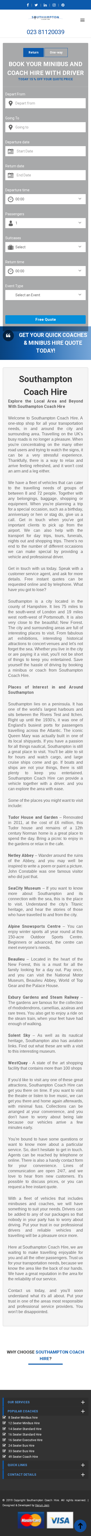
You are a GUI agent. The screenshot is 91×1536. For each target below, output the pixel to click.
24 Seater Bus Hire (21, 1445)
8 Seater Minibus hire (23, 1417)
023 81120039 (45, 32)
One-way (56, 52)
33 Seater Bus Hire (21, 1451)
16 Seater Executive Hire (25, 1440)
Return (33, 52)
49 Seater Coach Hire (23, 1457)
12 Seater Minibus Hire (24, 1423)
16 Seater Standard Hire (24, 1434)
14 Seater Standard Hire (24, 1429)
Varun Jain (42, 1505)
